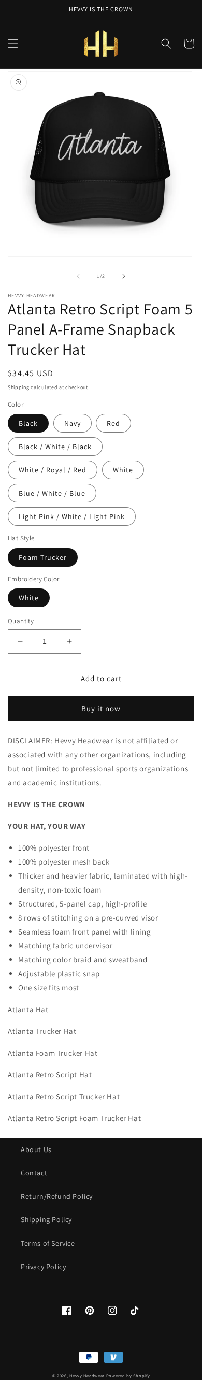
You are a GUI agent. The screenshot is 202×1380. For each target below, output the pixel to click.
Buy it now (101, 708)
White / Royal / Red (52, 470)
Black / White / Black (55, 446)
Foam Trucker (43, 557)
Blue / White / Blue (52, 493)
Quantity (21, 620)
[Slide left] (78, 276)
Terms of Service (48, 1243)
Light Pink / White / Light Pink (72, 516)
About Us (36, 1149)
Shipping (19, 387)
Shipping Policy (46, 1219)
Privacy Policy (43, 1266)
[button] (13, 43)
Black (28, 423)
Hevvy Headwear (87, 1375)
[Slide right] (123, 276)
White (123, 470)
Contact (34, 1172)
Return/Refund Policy (57, 1196)
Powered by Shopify (128, 1375)
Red (113, 423)
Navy (72, 423)
